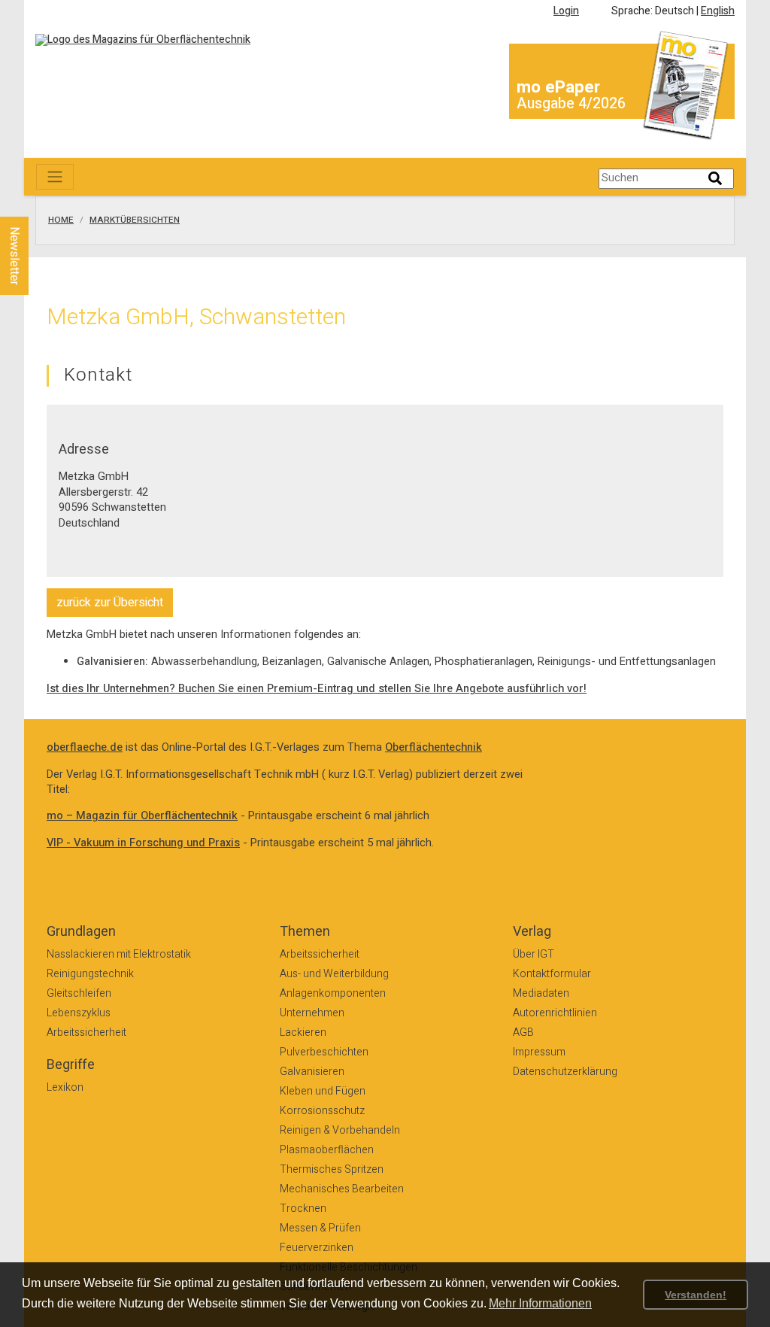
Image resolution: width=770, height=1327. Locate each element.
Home (61, 220)
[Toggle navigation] (55, 177)
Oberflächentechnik (433, 747)
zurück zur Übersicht (109, 603)
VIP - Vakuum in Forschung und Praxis (143, 843)
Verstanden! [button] (695, 1295)
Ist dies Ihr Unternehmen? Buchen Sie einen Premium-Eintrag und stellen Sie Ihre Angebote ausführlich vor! (317, 689)
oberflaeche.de (85, 747)
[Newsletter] (39, 202)
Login (566, 11)
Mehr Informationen (540, 1303)
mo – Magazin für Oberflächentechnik (142, 816)
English (718, 11)
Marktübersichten (134, 220)
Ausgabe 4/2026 (571, 103)
